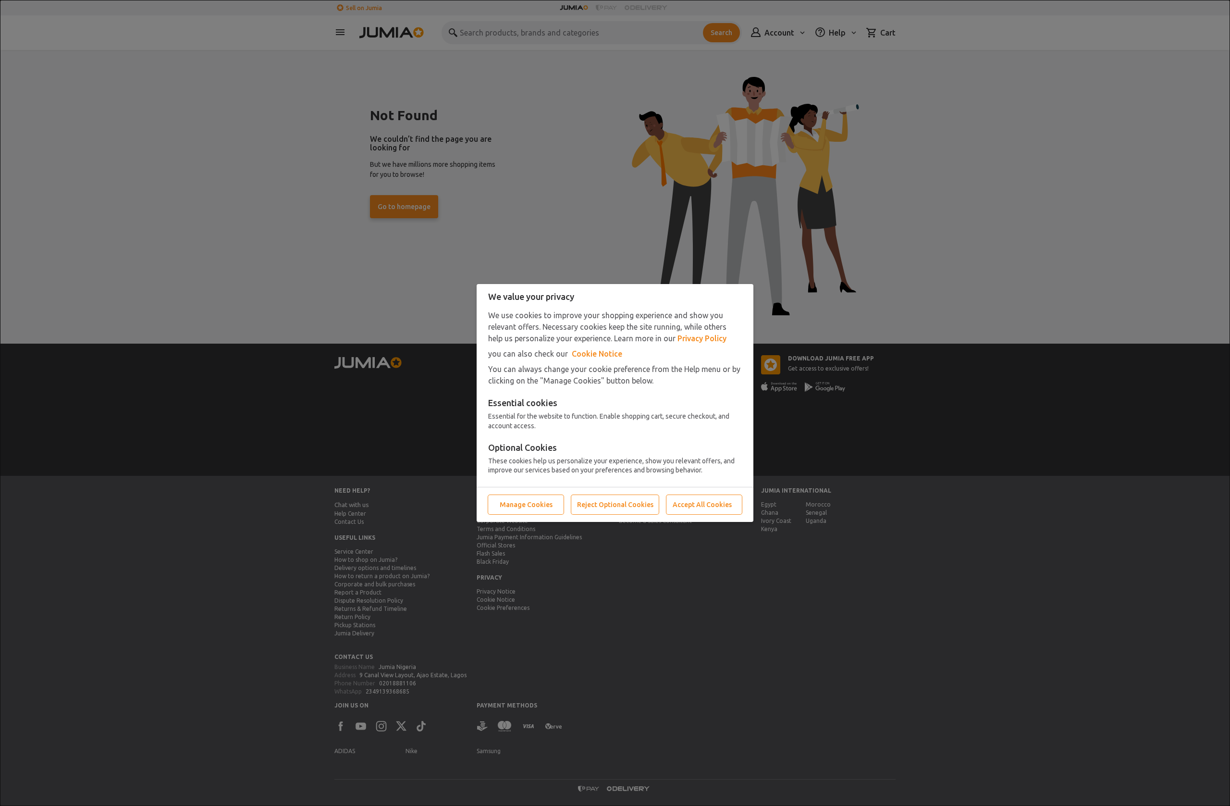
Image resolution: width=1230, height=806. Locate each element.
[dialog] (615, 403)
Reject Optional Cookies (615, 504)
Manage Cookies (526, 504)
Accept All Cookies (702, 504)
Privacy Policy (701, 338)
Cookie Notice (597, 353)
